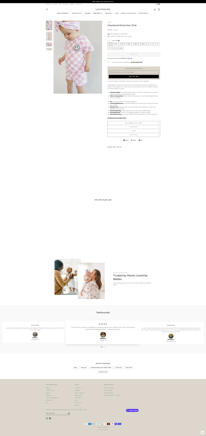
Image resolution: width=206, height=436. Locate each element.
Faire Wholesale (108, 390)
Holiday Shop (143, 13)
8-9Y (121, 48)
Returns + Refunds (79, 393)
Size (113, 40)
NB (110, 44)
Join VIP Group (50, 390)
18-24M (142, 44)
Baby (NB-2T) (97, 13)
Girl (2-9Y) (118, 367)
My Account (78, 402)
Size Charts (78, 398)
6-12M (128, 44)
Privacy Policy (49, 400)
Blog (47, 402)
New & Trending (62, 13)
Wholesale (65, 4)
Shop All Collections (128, 13)
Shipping (133, 127)
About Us (48, 4)
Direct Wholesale (108, 388)
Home (109, 22)
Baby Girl (83, 367)
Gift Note (134, 134)
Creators (77, 405)
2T (148, 44)
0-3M (115, 44)
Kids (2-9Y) (108, 13)
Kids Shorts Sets (103, 372)
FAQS (134, 131)
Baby (75, 367)
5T (110, 48)
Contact (54, 4)
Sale (116, 13)
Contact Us (78, 388)
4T (157, 44)
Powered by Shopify (103, 429)
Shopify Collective (108, 393)
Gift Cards (78, 4)
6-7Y (115, 48)
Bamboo (88, 13)
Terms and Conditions (52, 398)
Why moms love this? (134, 123)
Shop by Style (76, 13)
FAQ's (59, 4)
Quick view (59, 244)
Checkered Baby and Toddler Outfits (101, 367)
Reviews (72, 4)
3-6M (121, 44)
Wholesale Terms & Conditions (112, 395)
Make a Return (78, 395)
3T (153, 44)
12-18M (135, 44)
